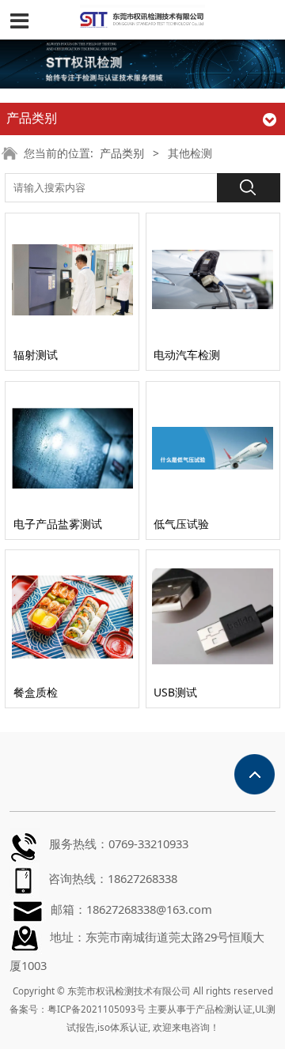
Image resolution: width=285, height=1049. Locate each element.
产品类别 (122, 152)
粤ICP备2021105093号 (97, 1009)
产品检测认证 (224, 1009)
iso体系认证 (122, 1027)
